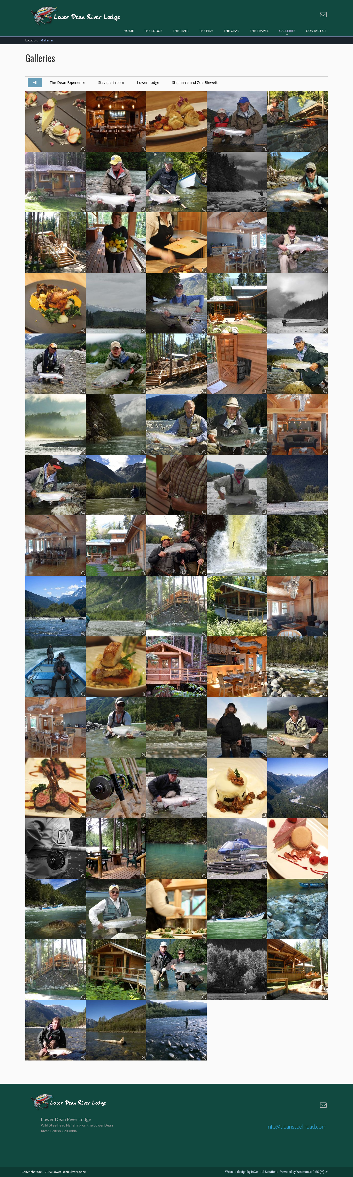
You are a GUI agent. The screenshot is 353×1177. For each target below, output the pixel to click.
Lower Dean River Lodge (75, 16)
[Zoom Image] (55, 121)
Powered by (302, 1172)
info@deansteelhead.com (296, 1126)
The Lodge (153, 31)
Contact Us (316, 31)
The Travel (259, 31)
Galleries (47, 40)
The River (181, 31)
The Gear (232, 31)
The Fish (206, 31)
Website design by (251, 1172)
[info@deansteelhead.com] (323, 14)
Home (129, 31)
